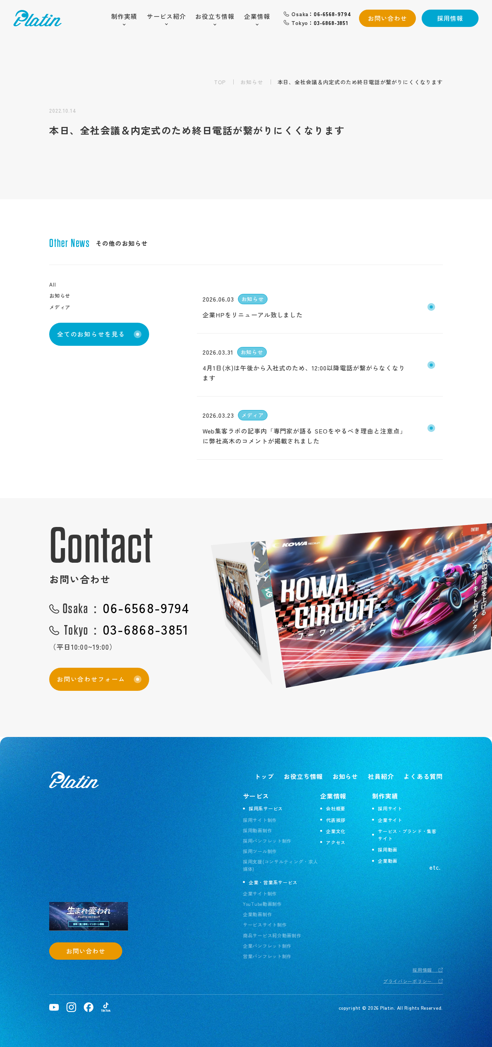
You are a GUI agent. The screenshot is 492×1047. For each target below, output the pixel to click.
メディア (59, 307)
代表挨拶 (336, 820)
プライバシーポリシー (407, 981)
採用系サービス (266, 808)
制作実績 (124, 16)
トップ (264, 776)
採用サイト (390, 808)
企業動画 (387, 860)
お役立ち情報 (214, 16)
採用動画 (387, 849)
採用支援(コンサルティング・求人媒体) (280, 865)
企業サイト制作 (260, 893)
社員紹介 (381, 776)
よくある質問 (423, 776)
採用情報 (450, 18)
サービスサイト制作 (265, 924)
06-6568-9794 (126, 607)
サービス (256, 795)
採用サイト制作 (260, 820)
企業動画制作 (257, 914)
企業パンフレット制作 (267, 945)
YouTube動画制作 (262, 903)
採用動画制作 (257, 830)
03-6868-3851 (126, 629)
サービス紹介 (166, 16)
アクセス (336, 842)
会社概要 (336, 808)
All (52, 284)
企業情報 (257, 16)
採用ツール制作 (260, 851)
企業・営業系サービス (273, 882)
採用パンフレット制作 (267, 840)
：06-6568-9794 (321, 14)
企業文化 (336, 831)
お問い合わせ (387, 18)
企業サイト (390, 820)
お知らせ (251, 82)
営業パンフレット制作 (267, 956)
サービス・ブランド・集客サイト (407, 835)
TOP (220, 82)
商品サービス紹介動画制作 (272, 935)
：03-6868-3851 (319, 23)
